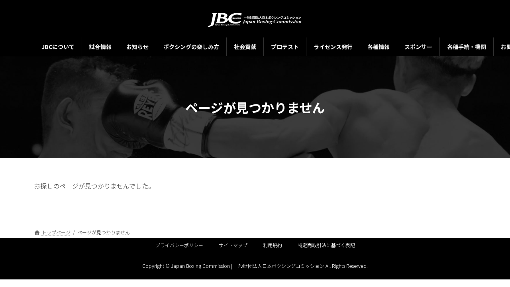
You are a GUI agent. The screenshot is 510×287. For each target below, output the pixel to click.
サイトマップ (233, 245)
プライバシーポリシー (179, 245)
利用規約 (272, 245)
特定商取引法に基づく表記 (326, 245)
